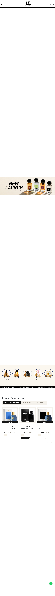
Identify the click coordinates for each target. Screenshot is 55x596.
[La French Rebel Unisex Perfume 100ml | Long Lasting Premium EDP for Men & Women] (27, 415)
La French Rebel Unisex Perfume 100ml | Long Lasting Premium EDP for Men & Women (27, 429)
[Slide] (27, 186)
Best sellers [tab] (27, 402)
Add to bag (25, 437)
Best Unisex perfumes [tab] (11, 402)
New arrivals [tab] (40, 402)
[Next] (51, 443)
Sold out (7, 437)
